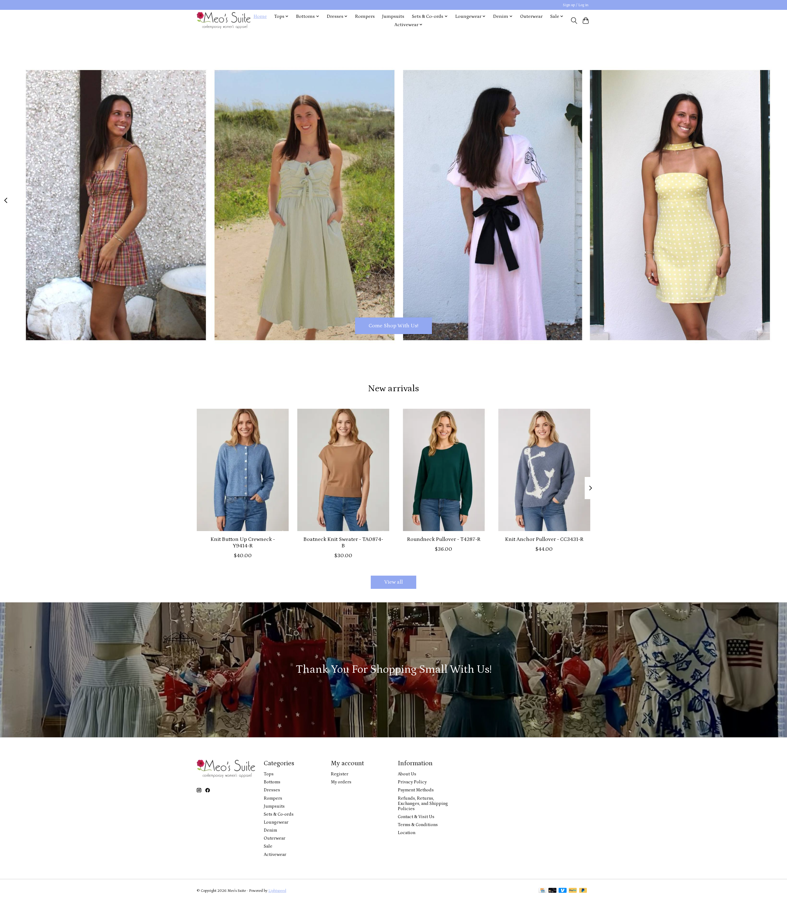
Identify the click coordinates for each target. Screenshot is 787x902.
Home (260, 16)
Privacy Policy (412, 782)
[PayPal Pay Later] (583, 891)
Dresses (272, 790)
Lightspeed (277, 891)
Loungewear (276, 822)
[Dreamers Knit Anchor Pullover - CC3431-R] (544, 470)
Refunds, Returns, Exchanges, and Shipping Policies (423, 803)
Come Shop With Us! (393, 325)
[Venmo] (563, 891)
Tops (269, 774)
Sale (268, 846)
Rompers (365, 16)
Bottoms (272, 782)
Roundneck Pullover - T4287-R (444, 539)
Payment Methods (416, 790)
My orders (341, 782)
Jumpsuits (393, 16)
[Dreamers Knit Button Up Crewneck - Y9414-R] (243, 470)
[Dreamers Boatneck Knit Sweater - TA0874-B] (343, 470)
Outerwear (531, 16)
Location (406, 832)
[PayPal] (573, 891)
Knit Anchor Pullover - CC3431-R (544, 539)
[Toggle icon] (573, 20)
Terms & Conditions (418, 824)
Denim (270, 830)
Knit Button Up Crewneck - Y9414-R (243, 542)
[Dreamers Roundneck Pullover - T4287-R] (444, 470)
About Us (407, 774)
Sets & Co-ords (279, 814)
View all (393, 582)
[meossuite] (224, 20)
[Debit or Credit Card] (552, 891)
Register (339, 774)
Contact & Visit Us (416, 816)
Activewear (275, 854)
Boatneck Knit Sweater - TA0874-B (343, 542)
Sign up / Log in (575, 5)
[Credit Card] (542, 891)
